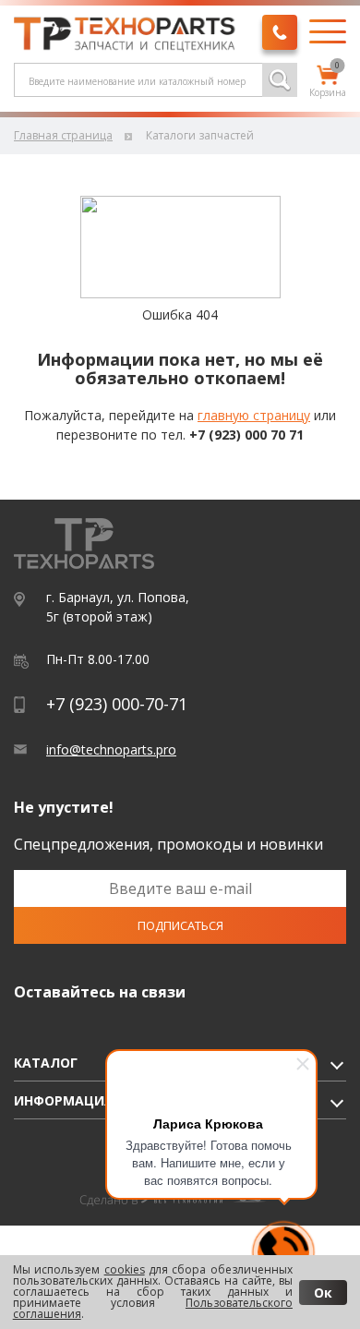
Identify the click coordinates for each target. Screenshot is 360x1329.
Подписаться (180, 925)
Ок (323, 1292)
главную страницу (254, 415)
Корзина (327, 82)
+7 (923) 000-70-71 (116, 704)
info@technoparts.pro (111, 749)
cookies (124, 1269)
